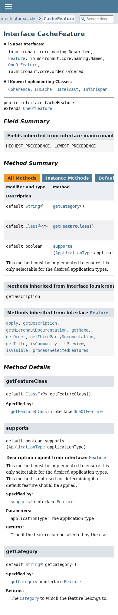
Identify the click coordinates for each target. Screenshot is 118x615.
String (32, 206)
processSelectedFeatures (60, 350)
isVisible (17, 350)
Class (31, 226)
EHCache (43, 89)
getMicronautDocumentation (36, 330)
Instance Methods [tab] (67, 178)
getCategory (66, 206)
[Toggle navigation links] (8, 6)
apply (12, 323)
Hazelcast (67, 89)
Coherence (19, 89)
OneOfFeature (22, 64)
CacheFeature (59, 18)
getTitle (15, 343)
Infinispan (95, 89)
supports (62, 246)
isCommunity (43, 343)
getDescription (40, 323)
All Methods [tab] (22, 178)
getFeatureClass (71, 226)
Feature (16, 58)
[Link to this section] (53, 121)
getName (79, 330)
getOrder (15, 336)
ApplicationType (73, 252)
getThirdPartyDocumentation (61, 336)
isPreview (73, 343)
